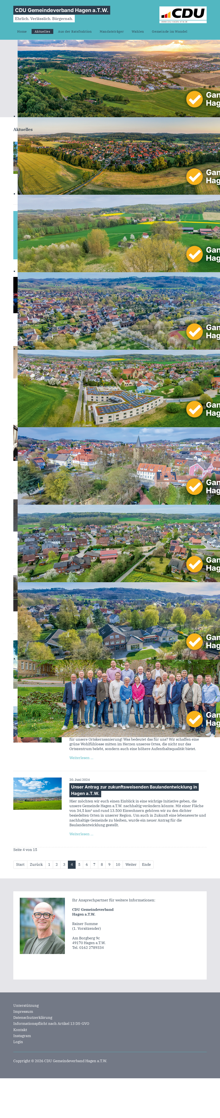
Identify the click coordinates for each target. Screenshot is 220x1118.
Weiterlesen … (81, 757)
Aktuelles (42, 31)
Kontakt (20, 1029)
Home (22, 31)
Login (18, 1041)
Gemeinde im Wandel (170, 31)
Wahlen (138, 31)
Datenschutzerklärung (32, 1017)
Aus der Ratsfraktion (75, 31)
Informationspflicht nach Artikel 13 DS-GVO (51, 1023)
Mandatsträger (112, 31)
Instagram (22, 1035)
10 (118, 864)
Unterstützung (26, 1005)
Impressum (23, 1011)
